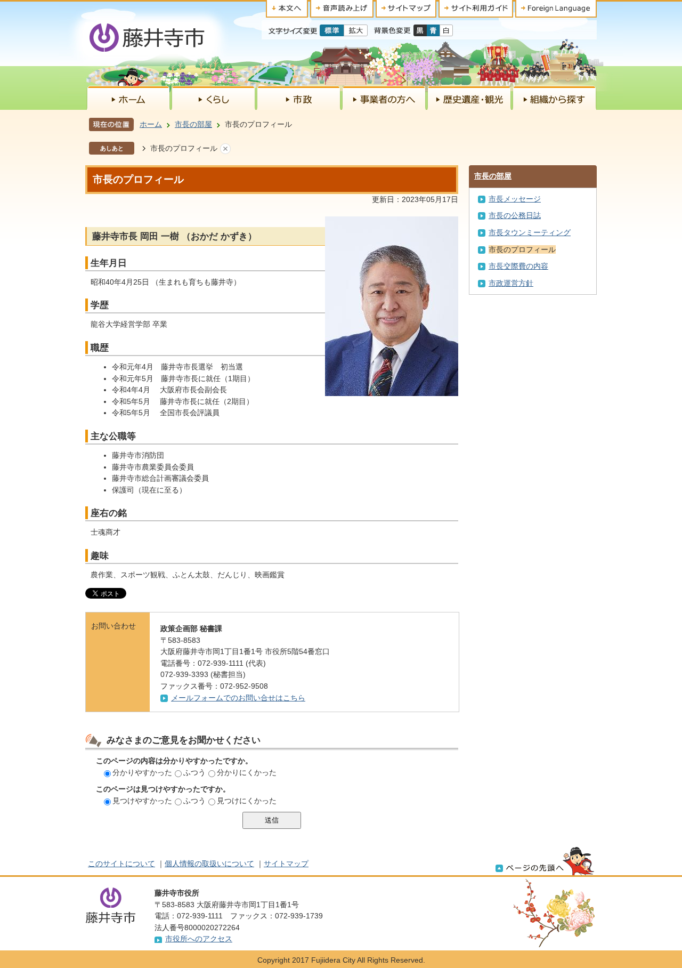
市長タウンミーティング (530, 232)
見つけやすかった (142, 800)
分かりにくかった (247, 772)
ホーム (151, 124)
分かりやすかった (142, 772)
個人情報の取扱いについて (209, 863)
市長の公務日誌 (515, 215)
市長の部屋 (193, 124)
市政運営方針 (511, 283)
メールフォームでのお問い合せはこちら (238, 697)
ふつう (194, 772)
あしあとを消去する (225, 149)
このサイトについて (121, 863)
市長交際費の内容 (518, 266)
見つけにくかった (247, 800)
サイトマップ (286, 863)
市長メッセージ (515, 199)
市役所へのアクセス (198, 938)
